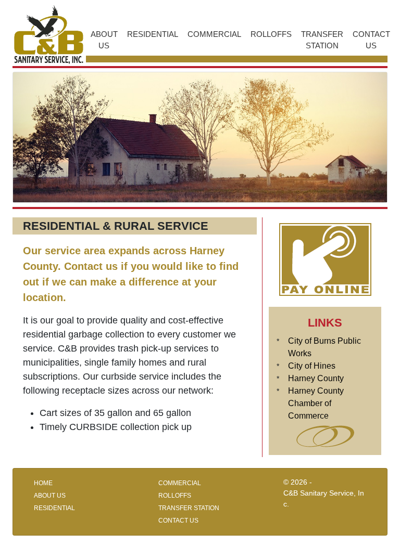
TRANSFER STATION (322, 40)
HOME (43, 483)
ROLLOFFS (271, 34)
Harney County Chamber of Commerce (316, 403)
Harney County (316, 378)
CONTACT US (371, 40)
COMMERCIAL (214, 34)
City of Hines (311, 365)
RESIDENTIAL (152, 34)
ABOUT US (104, 40)
